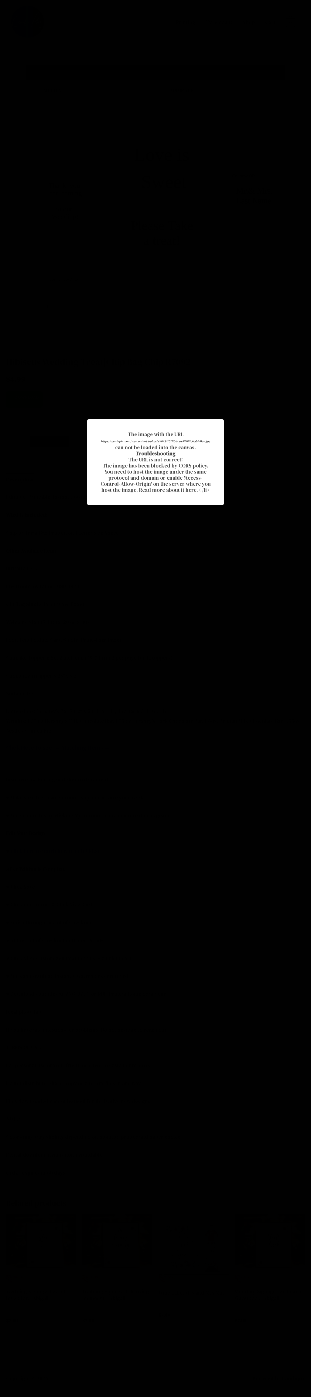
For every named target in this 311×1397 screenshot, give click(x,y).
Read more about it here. (168, 490)
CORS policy (193, 465)
